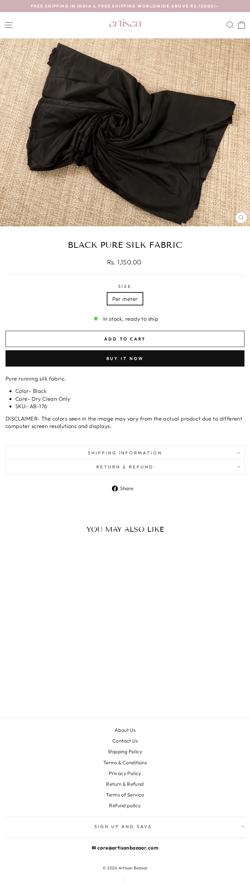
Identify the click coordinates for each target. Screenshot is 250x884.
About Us (125, 730)
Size (125, 286)
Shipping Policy (125, 751)
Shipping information (125, 452)
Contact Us (125, 741)
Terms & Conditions (125, 762)
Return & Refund (125, 784)
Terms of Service (125, 795)
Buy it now (125, 358)
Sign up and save (123, 826)
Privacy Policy (125, 773)
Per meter (125, 298)
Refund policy (125, 805)
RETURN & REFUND (125, 466)
